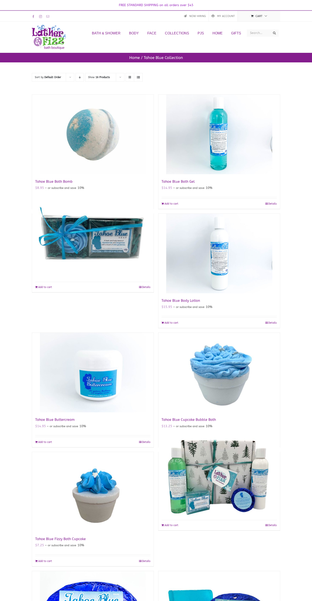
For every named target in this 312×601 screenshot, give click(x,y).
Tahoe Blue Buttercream (55, 420)
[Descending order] (80, 77)
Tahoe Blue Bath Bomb (54, 182)
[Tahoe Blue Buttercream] (93, 372)
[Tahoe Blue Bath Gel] (219, 134)
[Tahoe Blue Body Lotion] (219, 253)
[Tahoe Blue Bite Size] (93, 236)
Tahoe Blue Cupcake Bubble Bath (189, 420)
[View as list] (138, 77)
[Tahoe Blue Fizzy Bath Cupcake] (93, 492)
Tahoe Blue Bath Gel (178, 182)
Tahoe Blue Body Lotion (181, 301)
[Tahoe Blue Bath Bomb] (93, 134)
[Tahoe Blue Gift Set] (219, 474)
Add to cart (171, 203)
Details (272, 203)
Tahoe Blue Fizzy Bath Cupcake (60, 539)
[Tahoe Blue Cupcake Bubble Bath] (219, 372)
